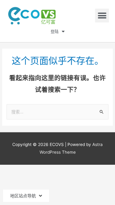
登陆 (55, 31)
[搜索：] (57, 111)
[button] (102, 15)
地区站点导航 (23, 195)
